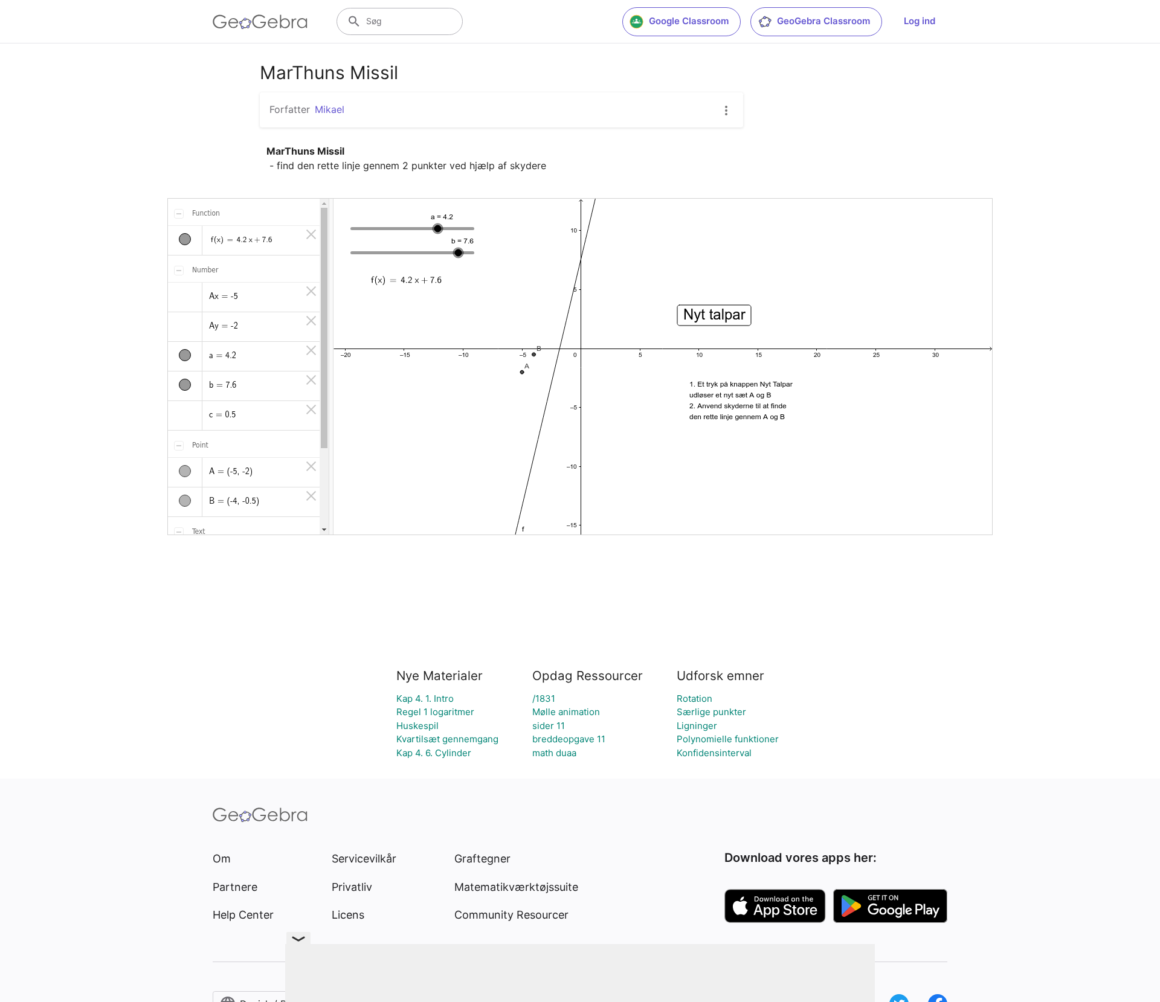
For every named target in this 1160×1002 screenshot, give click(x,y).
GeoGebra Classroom (823, 21)
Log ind (919, 21)
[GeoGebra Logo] (260, 21)
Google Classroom (689, 21)
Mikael (329, 109)
